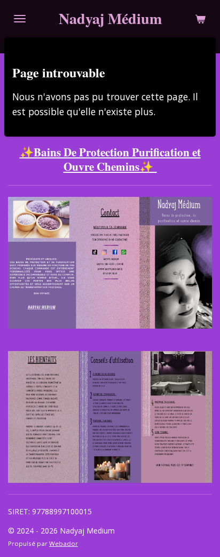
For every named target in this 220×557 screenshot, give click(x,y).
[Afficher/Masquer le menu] (20, 18)
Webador (63, 543)
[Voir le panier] (200, 18)
